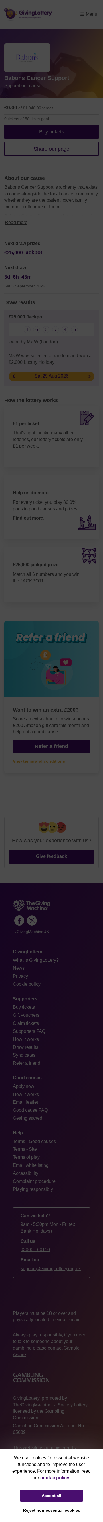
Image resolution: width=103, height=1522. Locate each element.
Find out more (28, 518)
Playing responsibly (33, 1189)
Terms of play (26, 1157)
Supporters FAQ (29, 1031)
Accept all (51, 1495)
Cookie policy (27, 984)
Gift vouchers (26, 1015)
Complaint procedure (34, 1181)
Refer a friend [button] (51, 746)
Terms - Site (25, 1149)
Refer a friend (26, 1063)
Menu (91, 14)
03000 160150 (35, 1249)
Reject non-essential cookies (51, 1510)
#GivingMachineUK (31, 932)
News (19, 968)
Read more (16, 222)
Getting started (27, 1118)
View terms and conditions (39, 761)
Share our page (51, 149)
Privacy (20, 976)
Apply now (23, 1086)
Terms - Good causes (34, 1141)
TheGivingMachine (32, 1404)
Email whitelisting (31, 1165)
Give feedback (51, 856)
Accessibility (25, 1173)
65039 (19, 1432)
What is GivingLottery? (36, 960)
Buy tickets (51, 132)
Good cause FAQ (30, 1110)
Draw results (25, 1047)
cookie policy (54, 1477)
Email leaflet (25, 1102)
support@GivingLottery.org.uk (51, 1268)
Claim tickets (26, 1023)
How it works (26, 1039)
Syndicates (24, 1055)
